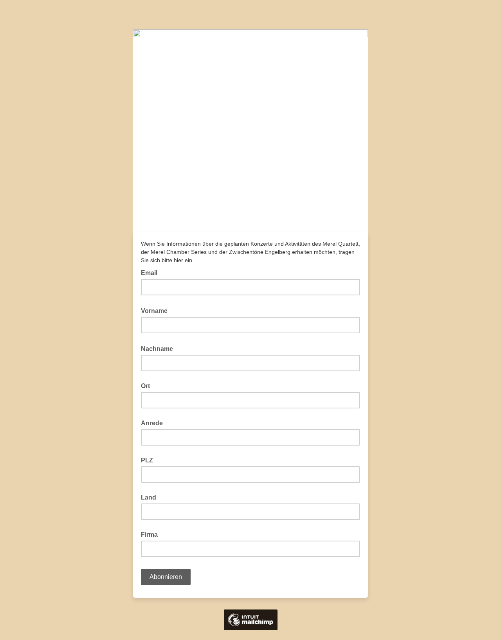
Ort (145, 386)
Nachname (159, 348)
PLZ (147, 460)
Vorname (156, 310)
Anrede (152, 423)
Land (148, 497)
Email (151, 272)
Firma (149, 534)
